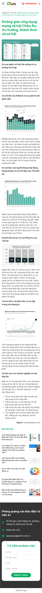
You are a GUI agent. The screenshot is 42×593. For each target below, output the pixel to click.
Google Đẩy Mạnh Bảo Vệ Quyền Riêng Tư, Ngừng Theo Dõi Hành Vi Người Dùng (14, 481)
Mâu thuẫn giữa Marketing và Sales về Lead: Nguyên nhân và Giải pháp (14, 492)
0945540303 (31, 3)
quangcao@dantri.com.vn (18, 536)
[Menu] (3, 4)
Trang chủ (5, 13)
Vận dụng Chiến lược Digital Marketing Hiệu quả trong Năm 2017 (14, 460)
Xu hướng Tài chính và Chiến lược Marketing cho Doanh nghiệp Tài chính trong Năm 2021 (13, 449)
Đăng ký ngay (21, 575)
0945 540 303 (13, 530)
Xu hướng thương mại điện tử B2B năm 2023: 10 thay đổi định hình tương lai (14, 437)
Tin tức (13, 13)
